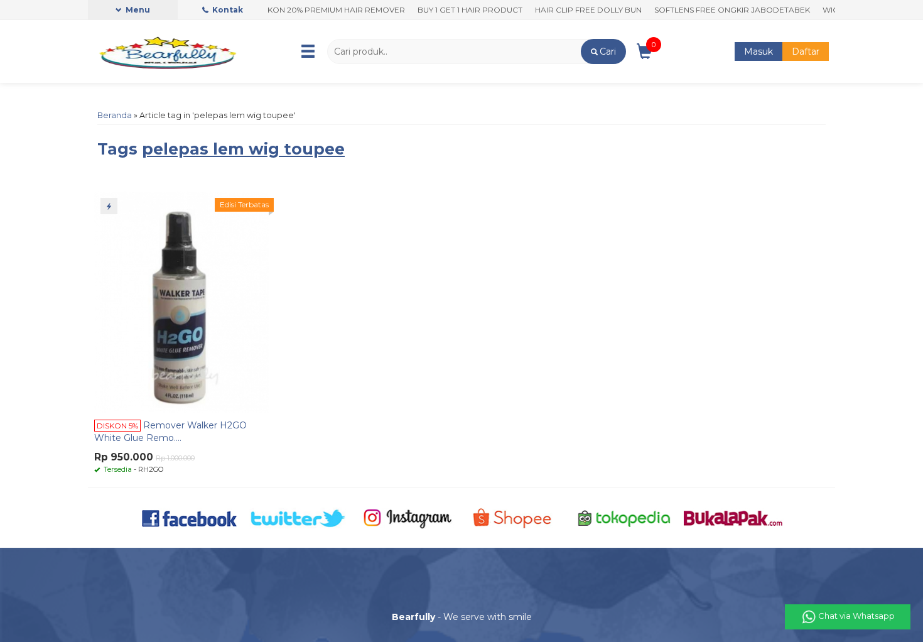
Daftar (805, 51)
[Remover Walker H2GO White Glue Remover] (181, 301)
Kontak (226, 9)
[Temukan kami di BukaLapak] (733, 517)
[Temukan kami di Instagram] (407, 517)
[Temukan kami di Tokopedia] (624, 517)
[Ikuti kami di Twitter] (299, 517)
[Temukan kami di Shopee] (516, 517)
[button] (603, 51)
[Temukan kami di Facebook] (190, 517)
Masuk (758, 51)
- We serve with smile (462, 617)
